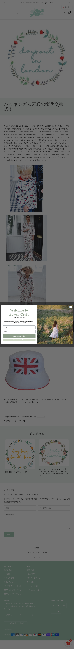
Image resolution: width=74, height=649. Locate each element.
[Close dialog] (70, 307)
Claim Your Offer (19, 336)
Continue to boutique (19, 340)
